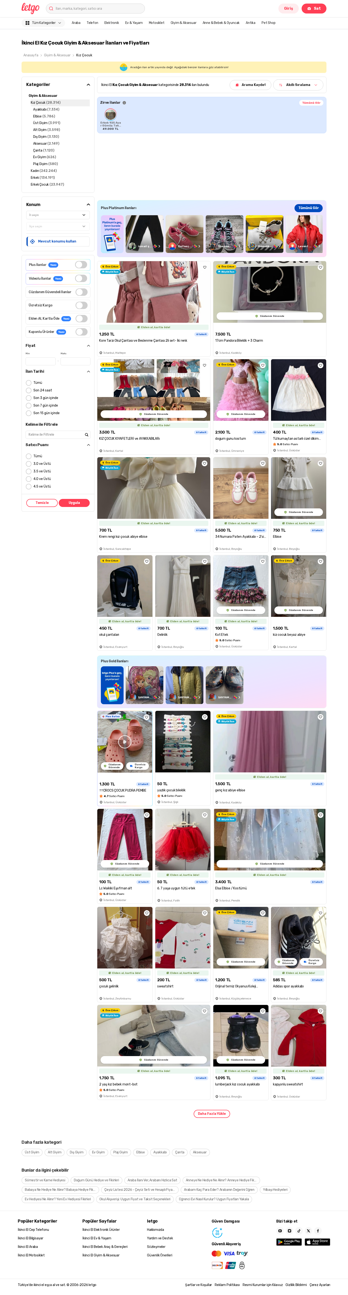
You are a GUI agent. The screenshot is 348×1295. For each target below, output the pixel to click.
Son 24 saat (42, 390)
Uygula (74, 503)
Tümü (37, 383)
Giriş (288, 8)
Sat (317, 8)
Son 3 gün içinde (45, 398)
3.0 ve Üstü (42, 464)
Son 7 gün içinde (45, 405)
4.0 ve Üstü (42, 479)
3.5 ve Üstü (42, 471)
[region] (211, 119)
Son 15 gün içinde (46, 413)
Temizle (42, 503)
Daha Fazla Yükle (212, 1114)
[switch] (81, 264)
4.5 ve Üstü (42, 486)
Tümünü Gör (311, 102)
